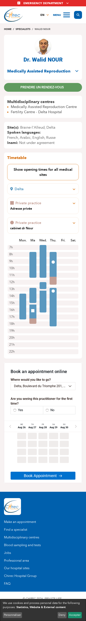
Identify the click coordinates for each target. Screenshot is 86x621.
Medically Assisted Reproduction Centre (44, 107)
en (42, 15)
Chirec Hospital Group (20, 576)
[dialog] (43, 610)
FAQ (7, 583)
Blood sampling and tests (22, 545)
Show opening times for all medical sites (43, 172)
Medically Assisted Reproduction (38, 71)
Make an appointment (20, 522)
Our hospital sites (16, 568)
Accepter (75, 615)
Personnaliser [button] (12, 615)
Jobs (7, 553)
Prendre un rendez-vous (42, 87)
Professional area (16, 560)
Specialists (23, 29)
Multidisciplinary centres (21, 537)
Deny (62, 615)
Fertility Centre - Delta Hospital (36, 112)
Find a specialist (15, 529)
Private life (53, 598)
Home (7, 29)
